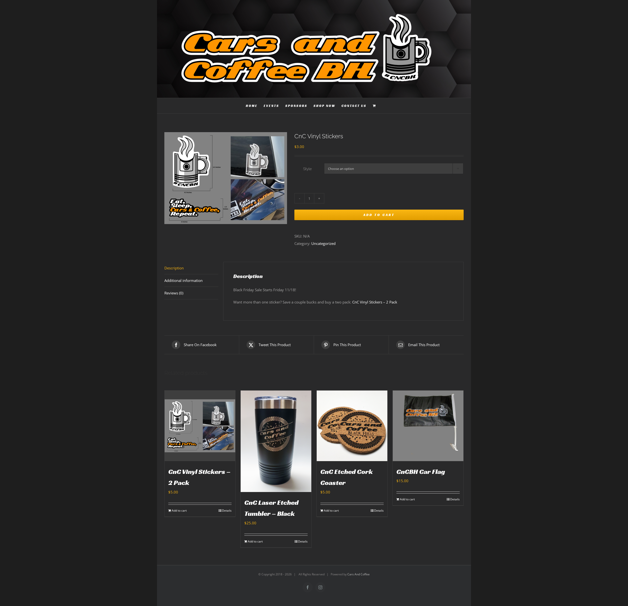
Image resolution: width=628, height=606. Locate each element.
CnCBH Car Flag (420, 471)
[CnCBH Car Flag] (428, 426)
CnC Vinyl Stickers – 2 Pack (375, 302)
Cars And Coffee (358, 574)
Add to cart (379, 215)
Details (227, 510)
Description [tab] (174, 267)
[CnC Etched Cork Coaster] (352, 426)
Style (307, 169)
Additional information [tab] (183, 280)
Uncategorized (323, 243)
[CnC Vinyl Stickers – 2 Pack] (200, 426)
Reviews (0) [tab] (173, 292)
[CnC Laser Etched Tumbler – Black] (276, 441)
